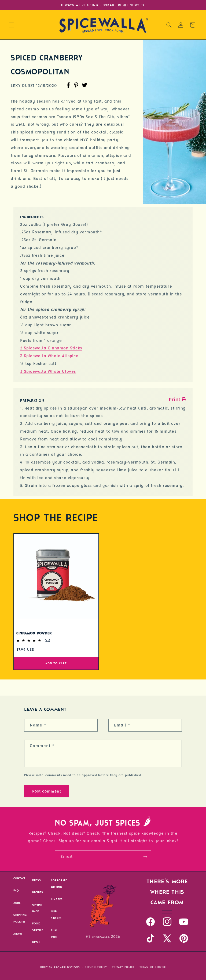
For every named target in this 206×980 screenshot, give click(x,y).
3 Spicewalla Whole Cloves (48, 371)
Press (36, 880)
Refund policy (96, 967)
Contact (19, 878)
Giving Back (37, 908)
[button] (11, 25)
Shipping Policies (20, 918)
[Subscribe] (145, 856)
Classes (56, 899)
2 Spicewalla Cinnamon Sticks (51, 347)
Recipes (37, 892)
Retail (36, 942)
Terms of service (152, 967)
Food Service (37, 926)
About (18, 934)
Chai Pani (54, 933)
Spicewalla (101, 937)
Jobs (17, 903)
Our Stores (56, 914)
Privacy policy (123, 967)
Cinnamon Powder (34, 633)
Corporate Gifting (59, 883)
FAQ (16, 890)
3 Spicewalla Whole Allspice (49, 355)
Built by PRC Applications (60, 967)
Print (175, 399)
